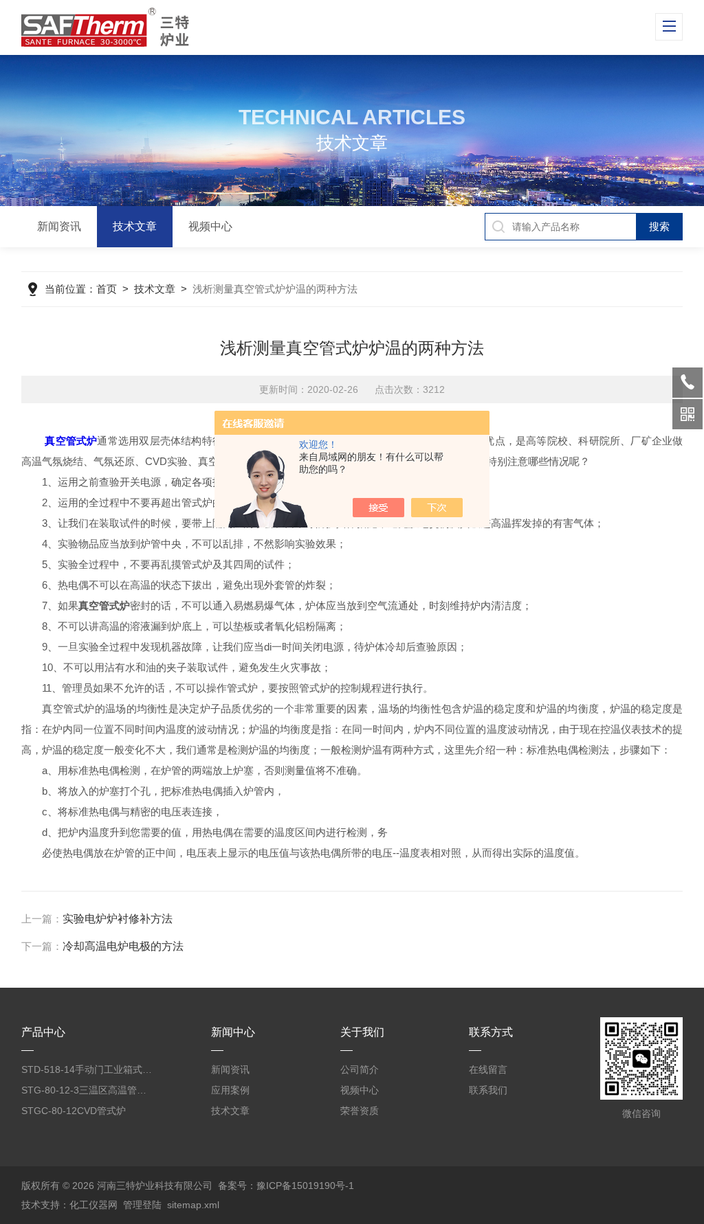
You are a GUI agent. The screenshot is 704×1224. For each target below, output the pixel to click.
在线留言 (488, 1069)
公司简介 (359, 1069)
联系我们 (488, 1090)
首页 (106, 289)
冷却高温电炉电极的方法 (123, 946)
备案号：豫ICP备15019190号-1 (286, 1185)
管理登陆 (142, 1204)
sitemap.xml (193, 1204)
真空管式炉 (71, 440)
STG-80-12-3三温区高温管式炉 (88, 1090)
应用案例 (230, 1090)
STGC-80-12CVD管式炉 (73, 1110)
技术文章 (135, 226)
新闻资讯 (59, 226)
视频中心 (210, 226)
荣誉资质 (359, 1110)
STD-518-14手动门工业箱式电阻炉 (88, 1069)
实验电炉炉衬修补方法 (118, 919)
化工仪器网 (93, 1204)
